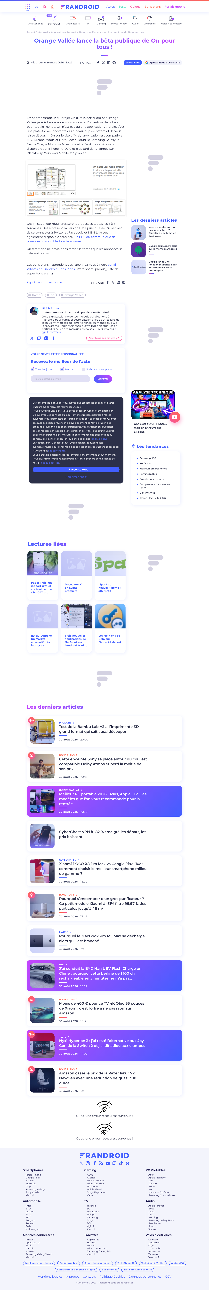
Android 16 (177, 1263)
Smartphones (33, 1170)
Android (43, 32)
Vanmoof (153, 1257)
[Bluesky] (127, 1163)
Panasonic (93, 1211)
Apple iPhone (33, 1174)
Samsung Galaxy (35, 1189)
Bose (151, 1208)
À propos (72, 1276)
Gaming (90, 1170)
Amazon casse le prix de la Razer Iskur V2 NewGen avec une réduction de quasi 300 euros (97, 1078)
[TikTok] (121, 1163)
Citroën (30, 1211)
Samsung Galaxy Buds (161, 1220)
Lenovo (152, 1183)
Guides (135, 6)
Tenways (153, 1254)
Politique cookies (49, 462)
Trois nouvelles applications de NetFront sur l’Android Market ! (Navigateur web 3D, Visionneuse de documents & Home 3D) (76, 640)
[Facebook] (94, 1163)
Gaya (151, 1245)
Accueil (31, 32)
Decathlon (154, 1242)
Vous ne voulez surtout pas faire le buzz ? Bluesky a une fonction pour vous (162, 231)
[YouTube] (107, 1163)
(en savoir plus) (99, 438)
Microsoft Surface (158, 1192)
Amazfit (30, 1239)
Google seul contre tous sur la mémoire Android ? (163, 248)
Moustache (154, 1248)
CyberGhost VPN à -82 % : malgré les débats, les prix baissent (102, 834)
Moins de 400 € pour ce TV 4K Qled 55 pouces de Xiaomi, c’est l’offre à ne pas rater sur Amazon (101, 1008)
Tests (122, 6)
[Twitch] (114, 1163)
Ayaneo (91, 1177)
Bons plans (152, 6)
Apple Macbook (157, 1177)
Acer (151, 1174)
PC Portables (155, 1170)
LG (88, 1208)
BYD (28, 1208)
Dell (150, 1180)
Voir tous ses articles (103, 338)
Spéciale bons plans (99, 369)
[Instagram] (88, 1163)
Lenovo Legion (95, 1180)
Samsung (92, 1217)
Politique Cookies (112, 1276)
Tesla (28, 1226)
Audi (28, 1205)
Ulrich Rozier (50, 308)
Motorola (31, 1183)
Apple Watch (33, 1242)
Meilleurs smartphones (153, 468)
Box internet (147, 492)
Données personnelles (145, 1276)
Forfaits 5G (146, 463)
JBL (150, 1214)
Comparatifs (68, 859)
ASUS (90, 1174)
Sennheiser (154, 1223)
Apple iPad (93, 1239)
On (52, 295)
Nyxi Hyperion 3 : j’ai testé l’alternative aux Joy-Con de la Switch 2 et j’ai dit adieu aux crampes (102, 1043)
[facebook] (53, 338)
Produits (65, 722)
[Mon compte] (52, 7)
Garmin (30, 1248)
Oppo (29, 1186)
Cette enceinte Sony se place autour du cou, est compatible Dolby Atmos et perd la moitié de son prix (103, 764)
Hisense (91, 1205)
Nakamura (154, 1251)
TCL (89, 1223)
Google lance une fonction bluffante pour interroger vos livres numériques (163, 266)
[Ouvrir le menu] (28, 7)
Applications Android (63, 32)
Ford (28, 1214)
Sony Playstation (96, 1192)
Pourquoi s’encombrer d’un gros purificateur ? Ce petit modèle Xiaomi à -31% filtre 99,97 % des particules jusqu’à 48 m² (102, 904)
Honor (152, 1186)
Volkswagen (32, 1229)
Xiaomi (30, 1195)
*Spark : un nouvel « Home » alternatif (109, 588)
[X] (81, 1163)
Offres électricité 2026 (153, 498)
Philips (91, 1214)
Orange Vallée (73, 295)
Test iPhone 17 (126, 1263)
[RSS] (101, 1163)
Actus (110, 6)
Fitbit (29, 1245)
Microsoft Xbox (95, 1183)
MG (28, 1217)
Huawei (30, 1180)
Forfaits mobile (149, 473)
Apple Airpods (156, 1205)
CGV (168, 1276)
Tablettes (91, 1235)
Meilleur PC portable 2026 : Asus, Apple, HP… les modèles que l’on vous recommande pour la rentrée (102, 799)
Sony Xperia (32, 1192)
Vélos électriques (159, 1235)
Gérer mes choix (76, 476)
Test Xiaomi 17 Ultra (152, 1263)
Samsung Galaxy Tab (99, 1251)
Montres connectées (38, 1235)
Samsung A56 (148, 458)
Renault (30, 1223)
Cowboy (153, 1239)
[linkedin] (46, 338)
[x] (32, 338)
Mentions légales (50, 1276)
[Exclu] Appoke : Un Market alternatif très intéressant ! (42, 640)
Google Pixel (33, 1177)
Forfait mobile (175, 6)
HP (150, 1189)
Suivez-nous (133, 62)
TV (86, 1201)
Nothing (153, 1217)
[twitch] (39, 338)
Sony (90, 1220)
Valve (90, 1195)
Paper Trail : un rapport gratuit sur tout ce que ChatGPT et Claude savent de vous (41, 587)
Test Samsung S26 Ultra (138, 1269)
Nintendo (92, 1186)
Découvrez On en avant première (74, 588)
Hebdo (69, 369)
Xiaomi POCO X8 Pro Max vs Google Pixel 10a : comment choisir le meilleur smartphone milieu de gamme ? (103, 869)
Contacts (89, 1276)
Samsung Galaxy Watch (39, 1254)
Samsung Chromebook (161, 1195)
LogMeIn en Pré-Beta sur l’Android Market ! (109, 640)
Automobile (32, 1201)
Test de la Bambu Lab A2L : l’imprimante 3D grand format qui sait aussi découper (99, 729)
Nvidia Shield (94, 1189)
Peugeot (30, 1220)
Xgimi (90, 1226)
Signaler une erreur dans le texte (48, 282)
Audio (150, 1201)
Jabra (151, 1211)
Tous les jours (44, 369)
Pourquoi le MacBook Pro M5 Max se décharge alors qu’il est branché (102, 938)
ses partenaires (56, 450)
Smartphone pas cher (153, 479)
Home (36, 295)
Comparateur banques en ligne (76, 1269)
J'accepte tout (78, 469)
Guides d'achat (69, 790)
